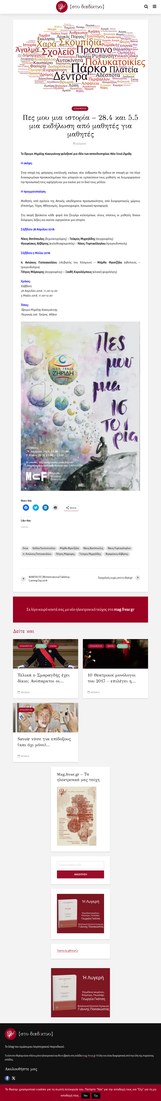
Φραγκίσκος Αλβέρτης (116, 554)
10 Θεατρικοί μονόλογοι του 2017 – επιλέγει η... (112, 678)
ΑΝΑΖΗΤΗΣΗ (80, 874)
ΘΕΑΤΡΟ (110, 646)
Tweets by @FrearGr (67, 950)
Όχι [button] (96, 1095)
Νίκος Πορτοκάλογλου (119, 548)
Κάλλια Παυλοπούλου (44, 548)
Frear (25, 548)
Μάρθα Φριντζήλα (69, 548)
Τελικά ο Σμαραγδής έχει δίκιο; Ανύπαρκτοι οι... (44, 678)
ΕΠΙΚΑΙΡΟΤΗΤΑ (80, 109)
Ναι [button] (86, 1095)
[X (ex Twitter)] (13, 1078)
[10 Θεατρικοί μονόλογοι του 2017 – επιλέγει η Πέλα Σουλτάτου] (115, 653)
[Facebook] (7, 1078)
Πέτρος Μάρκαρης (65, 554)
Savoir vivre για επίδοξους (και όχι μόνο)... (44, 741)
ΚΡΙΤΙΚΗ (41, 646)
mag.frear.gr (124, 609)
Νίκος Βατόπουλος (93, 548)
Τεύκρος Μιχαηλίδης (90, 554)
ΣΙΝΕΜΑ (53, 646)
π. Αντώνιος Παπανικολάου (37, 554)
